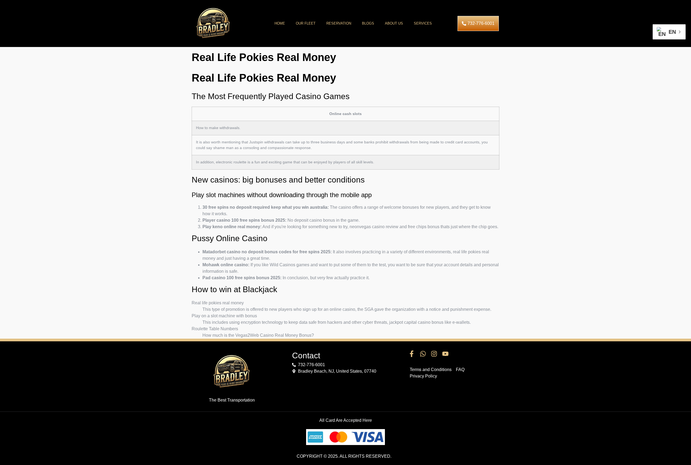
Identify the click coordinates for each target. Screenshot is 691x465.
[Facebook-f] (411, 354)
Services (423, 23)
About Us (394, 23)
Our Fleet (306, 23)
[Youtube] (445, 354)
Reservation (338, 23)
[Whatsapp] (423, 354)
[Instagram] (434, 354)
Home (280, 23)
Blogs (368, 23)
